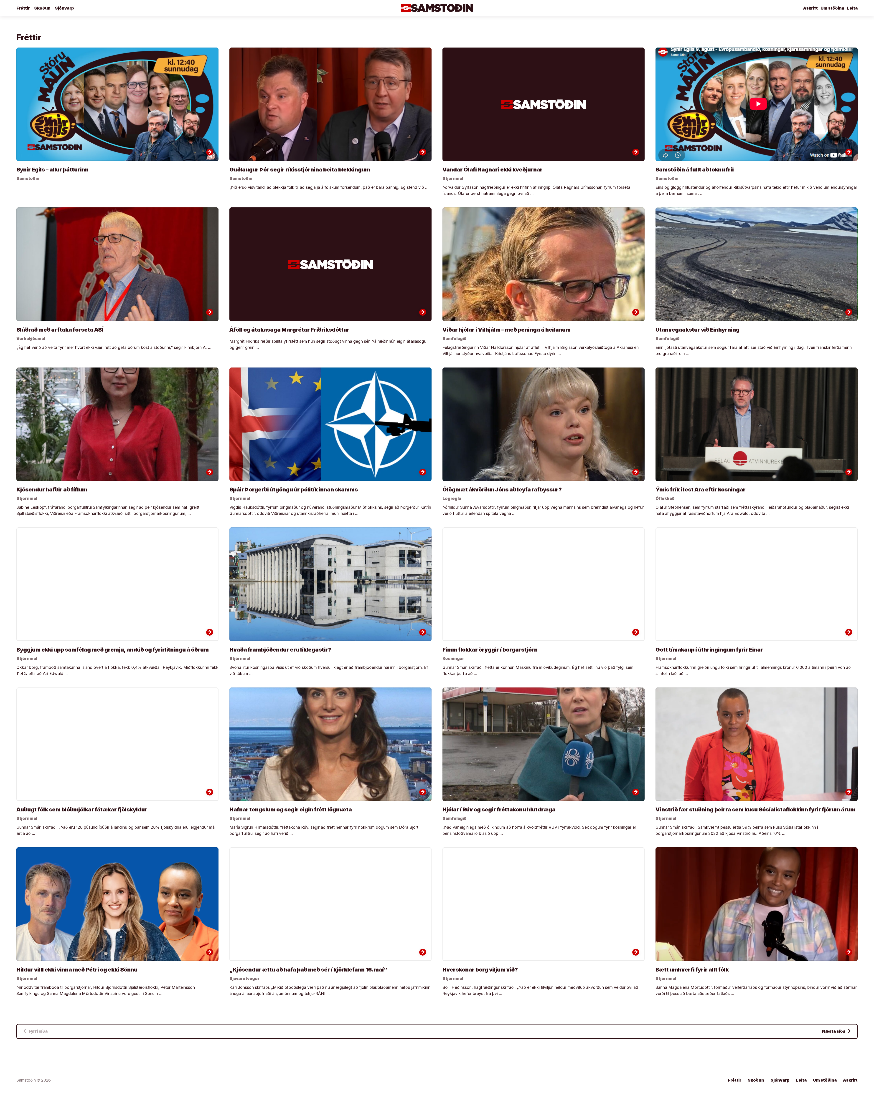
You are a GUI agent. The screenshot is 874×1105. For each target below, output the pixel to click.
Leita (852, 8)
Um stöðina (832, 8)
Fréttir (23, 8)
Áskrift (810, 8)
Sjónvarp (64, 8)
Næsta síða (836, 1031)
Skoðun (42, 8)
